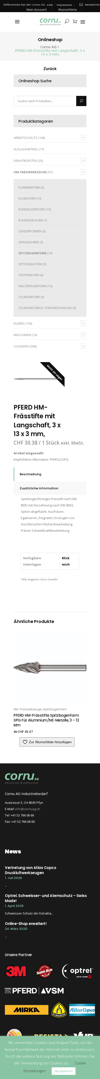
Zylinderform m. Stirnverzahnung (45, 308)
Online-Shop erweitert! (26, 923)
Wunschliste (67, 9)
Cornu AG (48, 47)
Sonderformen (30, 231)
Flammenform (29, 187)
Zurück (50, 69)
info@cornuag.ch (27, 809)
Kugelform (26, 198)
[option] (39, 379)
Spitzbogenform (32, 253)
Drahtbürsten (25, 160)
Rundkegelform (30, 220)
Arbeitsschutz (25, 138)
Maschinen (22, 335)
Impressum (64, 5)
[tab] (50, 474)
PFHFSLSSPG (59, 459)
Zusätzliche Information (39, 488)
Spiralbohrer (28, 242)
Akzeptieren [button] (64, 1071)
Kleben (19, 323)
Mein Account (36, 9)
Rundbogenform (31, 209)
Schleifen (21, 346)
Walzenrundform (32, 286)
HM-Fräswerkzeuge (30, 172)
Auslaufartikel (26, 149)
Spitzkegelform (30, 264)
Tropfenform (28, 275)
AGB (50, 5)
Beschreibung (30, 474)
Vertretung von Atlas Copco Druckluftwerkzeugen (30, 870)
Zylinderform (29, 297)
